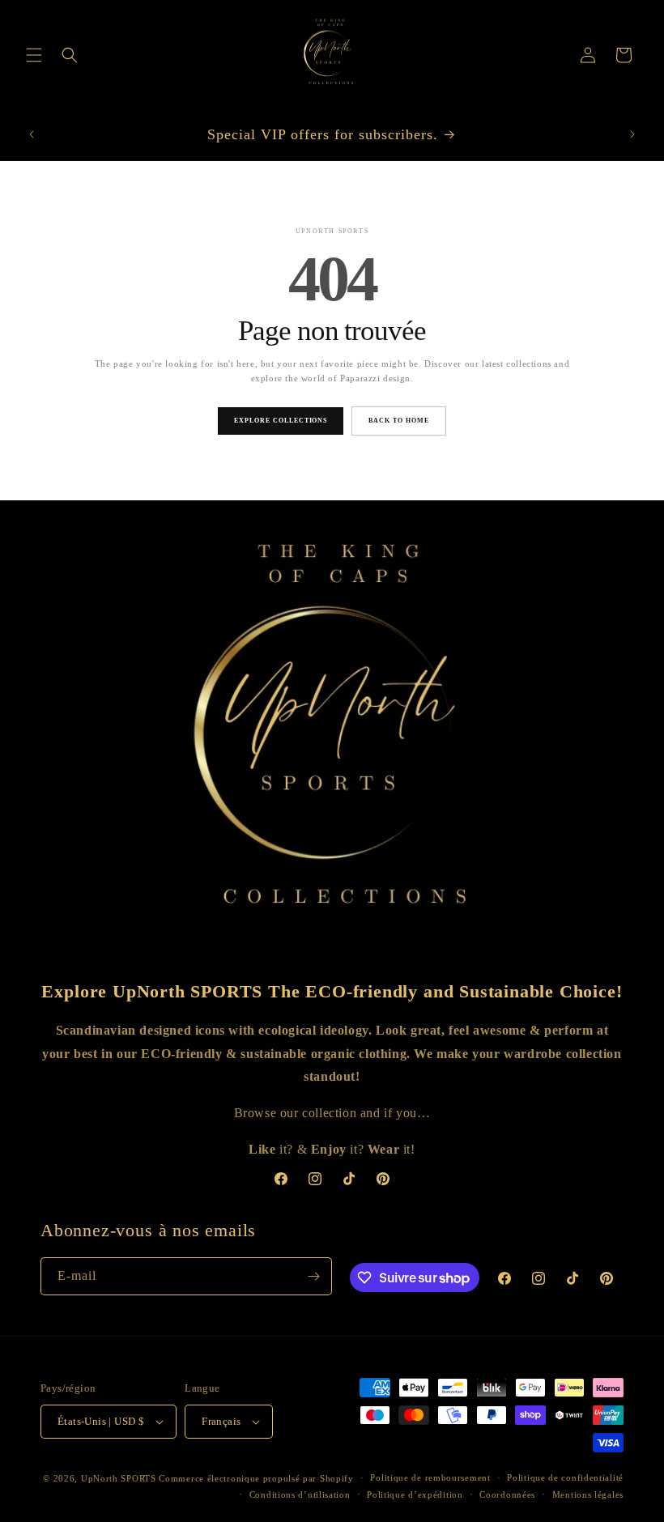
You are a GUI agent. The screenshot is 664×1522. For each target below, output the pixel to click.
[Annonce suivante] (632, 134)
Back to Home (398, 420)
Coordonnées (507, 1494)
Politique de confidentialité (565, 1477)
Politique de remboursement (430, 1477)
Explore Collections (280, 420)
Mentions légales (588, 1494)
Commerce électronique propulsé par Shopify (256, 1478)
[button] (34, 55)
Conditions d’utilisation (300, 1494)
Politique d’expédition (414, 1494)
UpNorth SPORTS (118, 1478)
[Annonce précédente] (31, 134)
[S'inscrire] (313, 1276)
